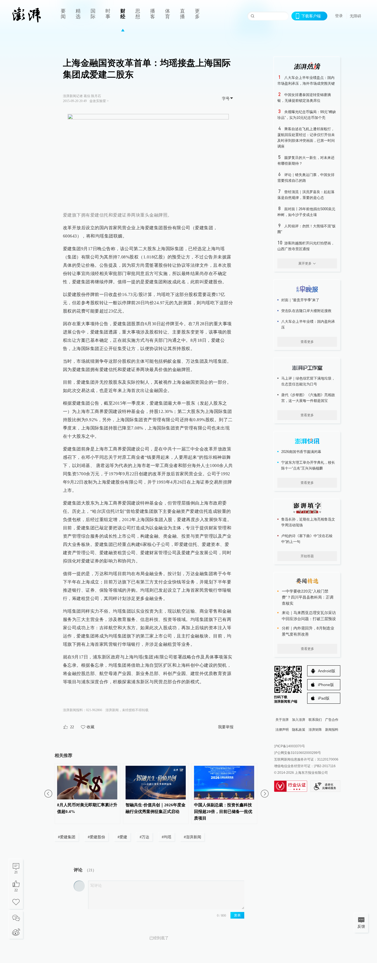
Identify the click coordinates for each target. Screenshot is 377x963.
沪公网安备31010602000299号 (297, 753)
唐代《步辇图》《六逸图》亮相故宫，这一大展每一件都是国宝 (308, 398)
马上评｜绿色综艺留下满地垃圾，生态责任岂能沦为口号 (308, 381)
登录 (339, 16)
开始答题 (307, 556)
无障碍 (355, 16)
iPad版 (324, 698)
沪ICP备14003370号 (289, 746)
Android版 (326, 671)
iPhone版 (326, 684)
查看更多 (307, 342)
